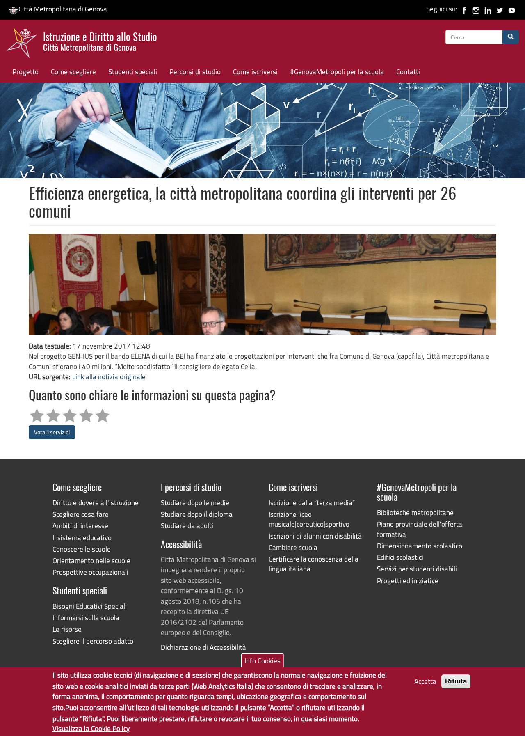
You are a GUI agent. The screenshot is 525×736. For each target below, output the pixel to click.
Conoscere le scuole (81, 549)
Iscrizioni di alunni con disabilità (315, 536)
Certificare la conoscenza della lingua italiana (313, 563)
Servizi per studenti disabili (417, 568)
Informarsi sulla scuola (85, 617)
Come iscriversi (255, 71)
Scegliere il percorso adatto (92, 641)
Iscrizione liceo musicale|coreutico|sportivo (309, 519)
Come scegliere (73, 71)
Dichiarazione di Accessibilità (203, 647)
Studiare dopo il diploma (197, 514)
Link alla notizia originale (109, 376)
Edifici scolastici (400, 557)
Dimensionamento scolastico (419, 545)
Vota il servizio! (52, 432)
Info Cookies (262, 660)
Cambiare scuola (293, 547)
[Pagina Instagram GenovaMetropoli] (476, 9)
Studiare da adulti (187, 525)
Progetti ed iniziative (407, 580)
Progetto (25, 71)
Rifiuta (456, 681)
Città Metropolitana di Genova (62, 9)
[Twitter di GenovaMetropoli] (500, 9)
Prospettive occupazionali (90, 572)
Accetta (425, 681)
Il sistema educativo (82, 537)
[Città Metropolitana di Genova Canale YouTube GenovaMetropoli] (512, 9)
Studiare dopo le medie (195, 502)
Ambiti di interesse (80, 525)
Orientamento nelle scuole (91, 560)
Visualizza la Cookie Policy (91, 728)
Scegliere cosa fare (80, 514)
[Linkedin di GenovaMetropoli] (488, 9)
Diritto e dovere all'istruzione (95, 502)
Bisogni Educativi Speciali (89, 606)
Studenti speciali (132, 71)
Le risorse (67, 629)
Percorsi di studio (195, 71)
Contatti (408, 71)
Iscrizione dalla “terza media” (312, 502)
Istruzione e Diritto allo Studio (100, 40)
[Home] (24, 44)
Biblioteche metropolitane (415, 512)
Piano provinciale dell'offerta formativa (419, 529)
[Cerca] (510, 37)
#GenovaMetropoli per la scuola (337, 71)
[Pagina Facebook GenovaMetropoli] (464, 9)
